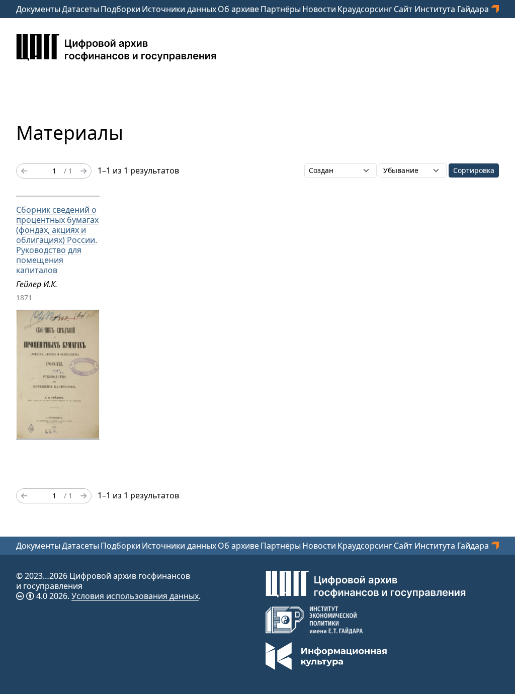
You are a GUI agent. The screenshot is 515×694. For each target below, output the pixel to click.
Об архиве (238, 9)
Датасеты (80, 9)
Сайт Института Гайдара (442, 9)
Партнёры (281, 9)
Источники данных (179, 9)
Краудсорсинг (364, 9)
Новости (319, 9)
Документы (38, 9)
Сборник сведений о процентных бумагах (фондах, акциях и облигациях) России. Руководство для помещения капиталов (57, 240)
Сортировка (473, 170)
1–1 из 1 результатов (138, 170)
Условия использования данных (135, 595)
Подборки (120, 9)
